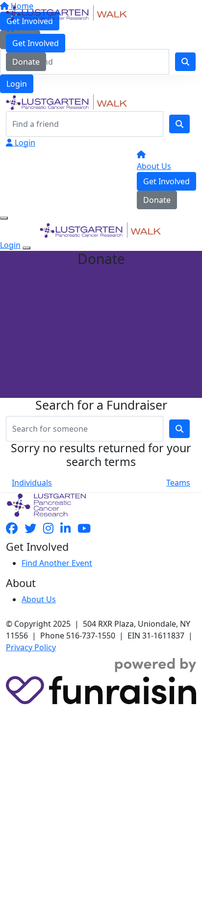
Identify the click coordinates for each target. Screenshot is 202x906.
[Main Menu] (4, 218)
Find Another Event (57, 563)
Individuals (32, 482)
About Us (154, 166)
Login (16, 83)
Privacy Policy (31, 647)
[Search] (179, 124)
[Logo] (67, 12)
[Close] (26, 247)
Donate (26, 61)
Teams (178, 482)
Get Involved (35, 43)
